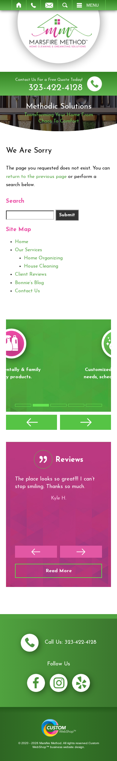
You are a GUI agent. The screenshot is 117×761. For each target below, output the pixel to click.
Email (49, 5)
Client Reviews (30, 274)
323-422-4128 (55, 88)
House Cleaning (41, 266)
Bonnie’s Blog (29, 283)
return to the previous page (36, 176)
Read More (59, 571)
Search (65, 5)
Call (33, 5)
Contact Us (27, 291)
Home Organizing (43, 258)
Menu (92, 5)
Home (19, 5)
